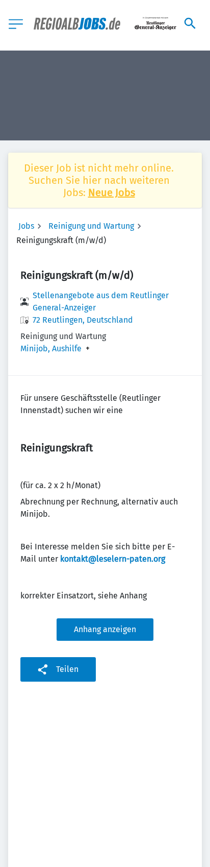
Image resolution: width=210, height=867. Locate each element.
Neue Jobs (111, 192)
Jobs (26, 226)
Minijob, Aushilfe (51, 348)
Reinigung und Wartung (91, 226)
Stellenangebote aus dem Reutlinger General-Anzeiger (101, 301)
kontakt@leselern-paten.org (112, 559)
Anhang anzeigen (105, 629)
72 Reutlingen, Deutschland (83, 320)
